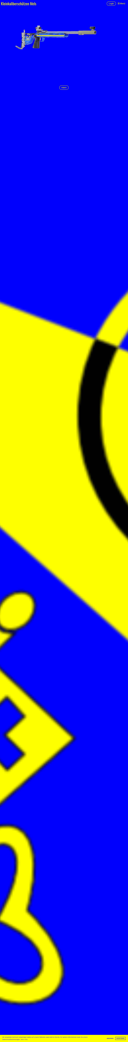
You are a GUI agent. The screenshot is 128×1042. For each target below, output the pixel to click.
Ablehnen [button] (110, 1038)
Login (111, 3)
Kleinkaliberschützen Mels (18, 3)
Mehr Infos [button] (24, 1039)
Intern (64, 87)
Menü (122, 3)
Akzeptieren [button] (120, 1038)
